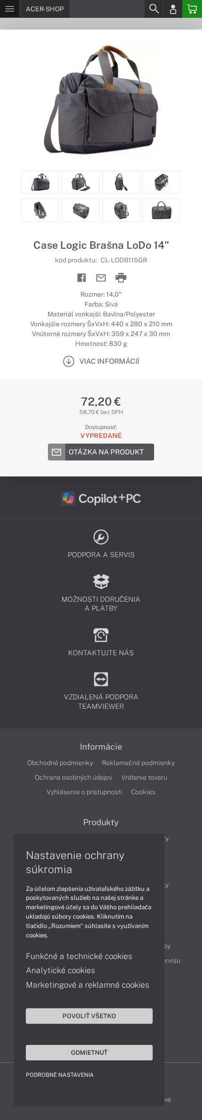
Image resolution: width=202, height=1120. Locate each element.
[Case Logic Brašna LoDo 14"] (101, 100)
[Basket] (192, 9)
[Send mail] (101, 278)
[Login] (172, 9)
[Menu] (9, 9)
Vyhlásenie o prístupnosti (84, 792)
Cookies (143, 792)
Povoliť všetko (89, 1016)
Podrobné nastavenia (60, 1075)
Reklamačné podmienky (138, 763)
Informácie (101, 747)
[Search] (153, 9)
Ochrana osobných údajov (73, 777)
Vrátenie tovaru (144, 777)
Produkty (101, 822)
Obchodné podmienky (60, 763)
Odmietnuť (89, 1052)
